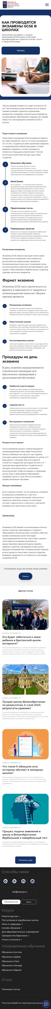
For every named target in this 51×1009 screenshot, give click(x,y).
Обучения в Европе (11, 970)
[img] (5, 881)
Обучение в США (10, 961)
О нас (7, 979)
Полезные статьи (11, 989)
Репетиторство (10, 916)
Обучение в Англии (12, 952)
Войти (29, 902)
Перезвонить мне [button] (11, 902)
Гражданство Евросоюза (14, 935)
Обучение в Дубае (11, 956)
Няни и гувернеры (11, 924)
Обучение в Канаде (12, 965)
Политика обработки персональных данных (22, 1003)
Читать (21, 50)
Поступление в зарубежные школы (20, 920)
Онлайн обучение (11, 928)
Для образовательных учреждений (20, 931)
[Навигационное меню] (47, 5)
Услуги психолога (11, 939)
